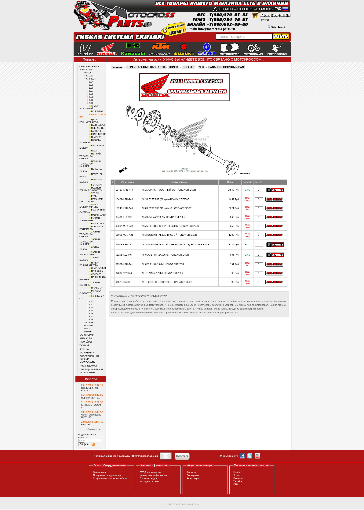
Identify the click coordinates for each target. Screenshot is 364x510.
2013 (91, 304)
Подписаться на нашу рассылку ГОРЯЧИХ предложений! (126, 456)
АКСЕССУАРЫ (87, 362)
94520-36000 (123, 282)
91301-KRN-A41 (124, 264)
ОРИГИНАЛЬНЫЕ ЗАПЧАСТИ (89, 68)
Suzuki (236, 475)
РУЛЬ (93, 196)
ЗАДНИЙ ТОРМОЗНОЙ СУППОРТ (89, 234)
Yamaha (237, 481)
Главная (117, 67)
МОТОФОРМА (86, 335)
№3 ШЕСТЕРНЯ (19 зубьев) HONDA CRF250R (167, 208)
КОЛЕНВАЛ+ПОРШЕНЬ (102, 134)
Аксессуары (193, 478)
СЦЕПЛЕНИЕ (97, 128)
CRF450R (91, 322)
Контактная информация (153, 475)
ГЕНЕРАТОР (97, 111)
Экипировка (193, 475)
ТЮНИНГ (84, 345)
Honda (236, 472)
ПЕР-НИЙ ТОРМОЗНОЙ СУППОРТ (90, 156)
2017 (91, 316)
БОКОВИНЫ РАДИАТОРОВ (91, 227)
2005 (91, 85)
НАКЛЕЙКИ (85, 342)
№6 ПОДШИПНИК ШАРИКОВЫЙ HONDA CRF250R (169, 235)
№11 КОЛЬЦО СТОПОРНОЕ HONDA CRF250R (167, 282)
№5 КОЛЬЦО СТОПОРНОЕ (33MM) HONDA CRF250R (170, 226)
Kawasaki (238, 478)
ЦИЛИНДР (96, 137)
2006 (91, 88)
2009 (91, 97)
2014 (91, 307)
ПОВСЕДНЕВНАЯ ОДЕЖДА (89, 358)
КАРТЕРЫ (96, 131)
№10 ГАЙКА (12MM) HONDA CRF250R (162, 273)
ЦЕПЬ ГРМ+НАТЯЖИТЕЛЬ (89, 121)
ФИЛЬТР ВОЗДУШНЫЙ (89, 107)
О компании (99, 472)
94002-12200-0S (124, 273)
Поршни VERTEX (90, 397)
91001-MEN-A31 (124, 235)
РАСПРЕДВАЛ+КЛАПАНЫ (103, 125)
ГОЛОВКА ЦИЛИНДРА (90, 141)
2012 (91, 301)
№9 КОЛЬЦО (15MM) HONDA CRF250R (163, 264)
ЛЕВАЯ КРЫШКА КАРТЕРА (88, 205)
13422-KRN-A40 (124, 199)
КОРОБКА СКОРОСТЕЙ (90, 292)
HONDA (87, 73)
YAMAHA (88, 332)
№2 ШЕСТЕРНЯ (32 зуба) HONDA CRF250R (165, 199)
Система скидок (148, 478)
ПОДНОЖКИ (97, 271)
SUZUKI (87, 329)
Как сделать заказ (149, 481)
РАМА (94, 151)
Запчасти (192, 472)
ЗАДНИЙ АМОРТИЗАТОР (89, 253)
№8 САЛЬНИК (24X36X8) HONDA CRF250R (165, 254)
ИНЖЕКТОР (97, 288)
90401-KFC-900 (124, 217)
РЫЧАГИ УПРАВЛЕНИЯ (89, 219)
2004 (91, 82)
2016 (91, 313)
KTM (235, 484)
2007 (91, 91)
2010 (91, 100)
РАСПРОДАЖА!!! (88, 366)
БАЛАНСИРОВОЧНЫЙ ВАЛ (226, 67)
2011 (91, 103)
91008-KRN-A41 (124, 244)
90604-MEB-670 (124, 226)
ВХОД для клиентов (150, 472)
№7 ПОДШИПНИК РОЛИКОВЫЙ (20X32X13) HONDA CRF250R (176, 244)
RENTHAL (86, 424)
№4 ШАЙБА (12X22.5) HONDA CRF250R (163, 217)
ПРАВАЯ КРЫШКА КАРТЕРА (89, 264)
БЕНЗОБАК (96, 185)
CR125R (90, 76)
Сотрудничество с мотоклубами (110, 478)
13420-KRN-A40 (124, 190)
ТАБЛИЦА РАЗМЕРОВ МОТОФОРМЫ (91, 371)
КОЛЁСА (84, 349)
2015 (91, 310)
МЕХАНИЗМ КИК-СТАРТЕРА (91, 200)
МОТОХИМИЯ (86, 352)
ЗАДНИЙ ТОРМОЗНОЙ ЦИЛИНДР (89, 241)
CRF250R (91, 79)
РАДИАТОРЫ (97, 223)
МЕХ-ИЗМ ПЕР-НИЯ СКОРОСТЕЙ (91, 189)
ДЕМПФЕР (96, 274)
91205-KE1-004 (124, 254)
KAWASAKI (89, 325)
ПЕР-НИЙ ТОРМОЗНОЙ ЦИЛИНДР (90, 163)
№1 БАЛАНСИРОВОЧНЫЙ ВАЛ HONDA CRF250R (169, 190)
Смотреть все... (95, 429)
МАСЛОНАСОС (98, 215)
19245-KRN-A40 (124, 208)
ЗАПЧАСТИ (85, 338)
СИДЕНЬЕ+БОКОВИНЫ (102, 268)
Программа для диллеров (107, 475)
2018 (91, 319)
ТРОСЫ (95, 193)
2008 (91, 94)
